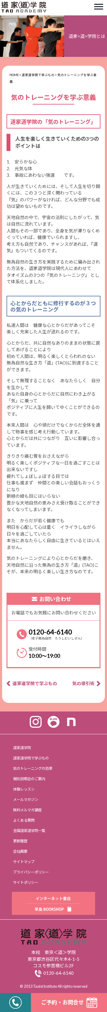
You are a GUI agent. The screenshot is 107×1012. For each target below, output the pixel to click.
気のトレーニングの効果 (32, 768)
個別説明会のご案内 (29, 779)
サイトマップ (23, 862)
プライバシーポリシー (31, 872)
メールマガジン (25, 799)
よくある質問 (23, 820)
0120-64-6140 (50, 632)
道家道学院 (22, 748)
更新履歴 (20, 841)
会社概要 (20, 851)
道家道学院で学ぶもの (34, 683)
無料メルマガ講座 (27, 810)
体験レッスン (23, 789)
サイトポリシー (25, 882)
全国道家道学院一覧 (29, 830)
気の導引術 (83, 683)
